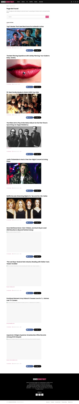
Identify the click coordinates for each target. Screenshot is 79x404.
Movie (23, 1)
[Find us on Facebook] (37, 395)
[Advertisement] (62, 13)
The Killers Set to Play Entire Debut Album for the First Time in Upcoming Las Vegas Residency (27, 124)
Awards (41, 1)
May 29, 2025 (15, 84)
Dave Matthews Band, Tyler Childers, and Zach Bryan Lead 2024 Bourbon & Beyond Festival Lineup (26, 229)
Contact (52, 402)
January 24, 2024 (16, 151)
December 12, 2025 (16, 47)
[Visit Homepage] (7, 2)
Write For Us (70, 402)
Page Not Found (12, 5)
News (18, 1)
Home (8, 5)
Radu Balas (9, 47)
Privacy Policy (64, 402)
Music (35, 1)
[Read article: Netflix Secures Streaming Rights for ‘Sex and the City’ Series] (24, 208)
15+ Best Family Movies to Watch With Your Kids (23, 92)
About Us (48, 402)
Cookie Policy (57, 402)
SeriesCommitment (12, 402)
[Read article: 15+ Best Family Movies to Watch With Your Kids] (24, 103)
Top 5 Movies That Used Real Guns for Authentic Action (25, 26)
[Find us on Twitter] (75, 2)
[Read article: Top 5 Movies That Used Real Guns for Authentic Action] (24, 37)
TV (27, 1)
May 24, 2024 (15, 114)
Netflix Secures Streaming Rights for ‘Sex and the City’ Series (27, 196)
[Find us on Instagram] (77, 2)
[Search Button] (71, 2)
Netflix (31, 1)
